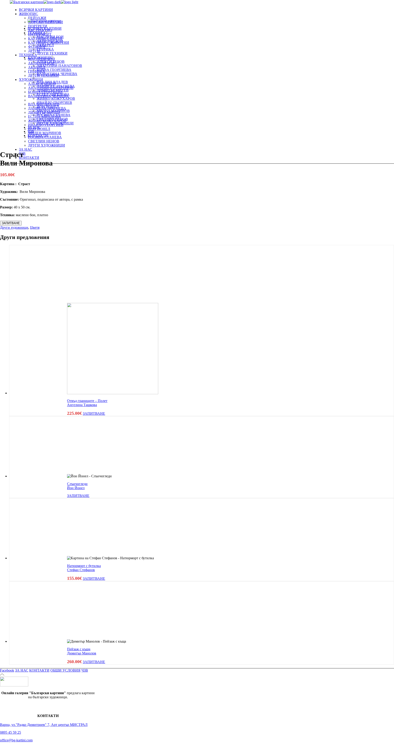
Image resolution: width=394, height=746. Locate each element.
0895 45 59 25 (10, 732)
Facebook (7, 670)
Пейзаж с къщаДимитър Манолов (81, 651)
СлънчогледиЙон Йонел (77, 486)
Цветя (34, 227)
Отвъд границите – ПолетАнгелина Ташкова (87, 403)
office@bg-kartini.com (16, 740)
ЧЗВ (84, 670)
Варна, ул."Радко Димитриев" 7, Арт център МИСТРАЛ (44, 725)
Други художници (14, 227)
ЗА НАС (21, 670)
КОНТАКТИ (39, 670)
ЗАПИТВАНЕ (11, 223)
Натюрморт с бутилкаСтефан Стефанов (84, 568)
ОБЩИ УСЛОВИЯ (65, 670)
